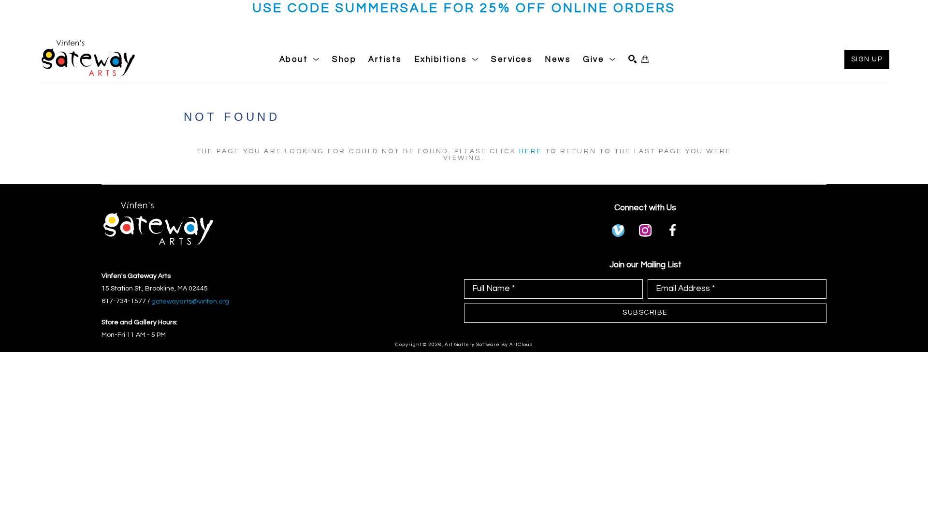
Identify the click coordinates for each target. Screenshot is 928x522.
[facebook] (672, 230)
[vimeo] (618, 230)
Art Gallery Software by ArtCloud (489, 344)
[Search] (632, 59)
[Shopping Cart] (645, 59)
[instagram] (645, 230)
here (530, 151)
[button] (299, 59)
